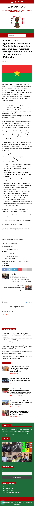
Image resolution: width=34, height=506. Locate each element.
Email (3, 471)
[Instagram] (15, 1)
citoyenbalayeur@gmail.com (11, 492)
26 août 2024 (14, 406)
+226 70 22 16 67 (8, 489)
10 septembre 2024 (15, 395)
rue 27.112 (6, 487)
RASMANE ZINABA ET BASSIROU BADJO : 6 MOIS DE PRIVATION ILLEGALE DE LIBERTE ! (19, 412)
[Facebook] (18, 1)
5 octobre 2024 (14, 373)
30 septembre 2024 (15, 384)
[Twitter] (22, 1)
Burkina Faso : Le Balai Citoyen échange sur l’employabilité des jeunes (20, 380)
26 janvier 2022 (7, 61)
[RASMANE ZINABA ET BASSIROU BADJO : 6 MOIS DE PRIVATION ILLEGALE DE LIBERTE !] (5, 413)
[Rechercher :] (17, 35)
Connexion (29, 302)
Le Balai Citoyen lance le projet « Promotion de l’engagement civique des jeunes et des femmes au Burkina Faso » (16, 335)
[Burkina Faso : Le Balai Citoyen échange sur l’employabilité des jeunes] (5, 380)
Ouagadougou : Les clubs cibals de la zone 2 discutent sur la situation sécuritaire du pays (21, 402)
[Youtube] (11, 1)
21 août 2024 (14, 416)
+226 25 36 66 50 (8, 490)
